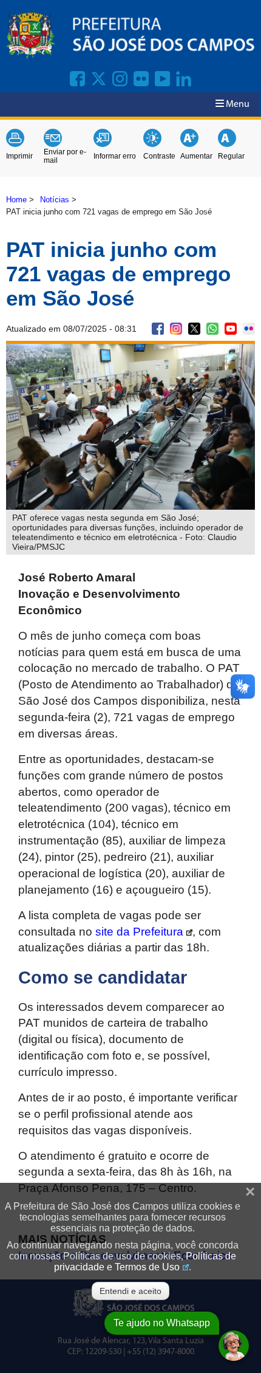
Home (16, 199)
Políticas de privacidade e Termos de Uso (145, 1261)
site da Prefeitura (139, 931)
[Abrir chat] (234, 1345)
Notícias (54, 199)
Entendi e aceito (130, 1291)
